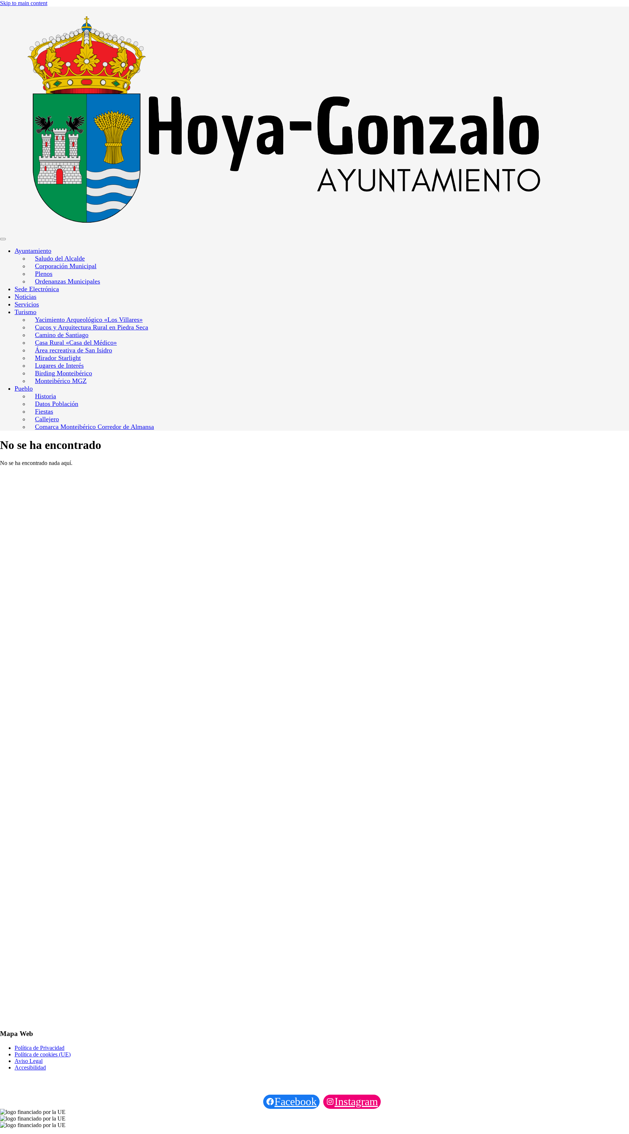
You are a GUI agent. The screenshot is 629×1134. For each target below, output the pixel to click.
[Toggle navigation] (3, 239)
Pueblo (24, 388)
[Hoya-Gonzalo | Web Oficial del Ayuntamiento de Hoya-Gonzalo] (103, 120)
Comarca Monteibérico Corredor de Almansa (94, 426)
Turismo (25, 312)
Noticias (25, 296)
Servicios (27, 304)
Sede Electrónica (37, 289)
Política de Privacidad (39, 1048)
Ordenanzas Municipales (67, 281)
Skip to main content (23, 3)
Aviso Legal (29, 1061)
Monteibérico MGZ (61, 380)
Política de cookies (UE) (43, 1054)
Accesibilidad (30, 1067)
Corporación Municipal (65, 266)
